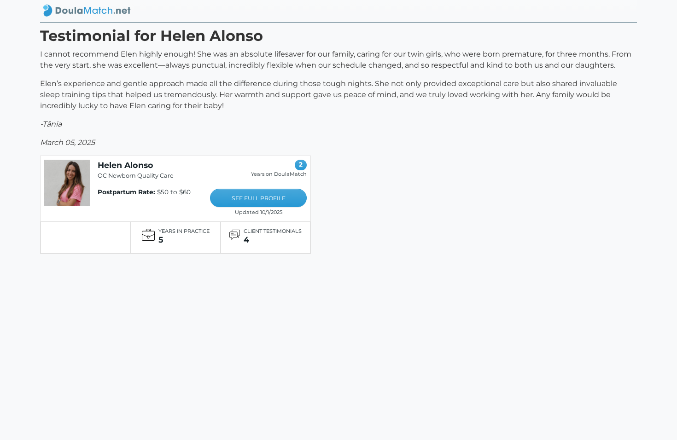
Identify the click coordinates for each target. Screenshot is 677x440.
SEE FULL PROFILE (259, 198)
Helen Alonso (125, 165)
